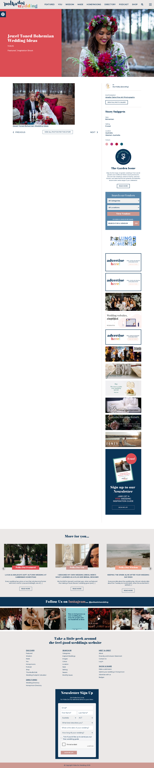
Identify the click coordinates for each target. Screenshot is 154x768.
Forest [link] (108, 126)
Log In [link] (101, 661)
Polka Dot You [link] (77, 567)
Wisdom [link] (70, 4)
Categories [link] (66, 653)
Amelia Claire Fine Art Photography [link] (120, 97)
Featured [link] (50, 4)
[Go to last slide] (3, 568)
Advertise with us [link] (105, 674)
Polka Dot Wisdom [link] (128, 567)
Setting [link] (65, 669)
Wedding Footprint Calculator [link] (36, 675)
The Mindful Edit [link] (31, 672)
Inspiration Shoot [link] (25, 51)
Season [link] (64, 672)
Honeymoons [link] (94, 4)
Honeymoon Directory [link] (34, 685)
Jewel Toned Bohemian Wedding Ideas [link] (30, 126)
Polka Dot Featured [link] (26, 567)
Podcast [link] (124, 4)
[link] (3, 14)
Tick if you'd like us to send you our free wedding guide (77, 738)
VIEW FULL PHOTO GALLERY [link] (116, 102)
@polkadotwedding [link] (98, 602)
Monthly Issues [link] (67, 675)
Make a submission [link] (105, 669)
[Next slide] (150, 568)
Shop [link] (135, 4)
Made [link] (80, 4)
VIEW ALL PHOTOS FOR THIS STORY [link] (58, 132)
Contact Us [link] (102, 659)
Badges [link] (101, 677)
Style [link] (64, 667)
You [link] (60, 4)
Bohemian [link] (109, 119)
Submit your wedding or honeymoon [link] (111, 672)
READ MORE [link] (123, 186)
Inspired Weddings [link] (68, 656)
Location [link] (65, 664)
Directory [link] (110, 4)
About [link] (101, 653)
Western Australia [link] (112, 135)
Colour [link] (64, 661)
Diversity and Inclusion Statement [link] (110, 656)
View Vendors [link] (123, 214)
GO (136, 223)
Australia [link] (109, 133)
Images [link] (65, 659)
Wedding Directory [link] (32, 683)
